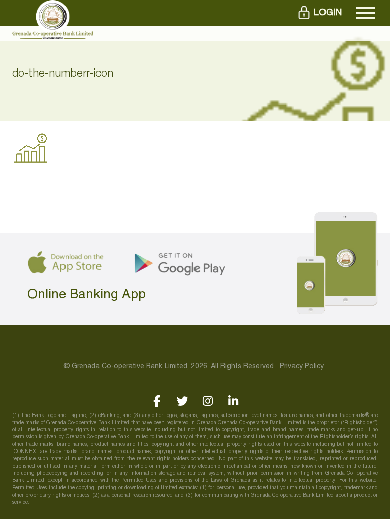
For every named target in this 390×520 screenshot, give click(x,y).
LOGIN (328, 13)
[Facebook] (157, 401)
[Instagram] (208, 401)
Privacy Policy (303, 366)
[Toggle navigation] (365, 13)
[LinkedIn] (233, 401)
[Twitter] (182, 401)
